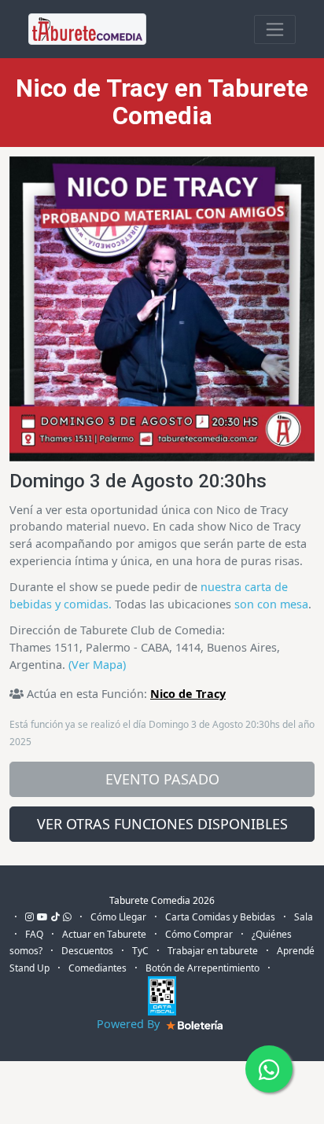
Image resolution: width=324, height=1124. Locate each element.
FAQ (34, 934)
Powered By (130, 1023)
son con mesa (271, 604)
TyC (140, 950)
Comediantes (97, 968)
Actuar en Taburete (104, 934)
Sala (303, 917)
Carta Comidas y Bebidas (220, 917)
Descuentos (87, 950)
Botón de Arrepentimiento (202, 968)
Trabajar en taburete (213, 950)
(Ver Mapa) (97, 664)
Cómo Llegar (118, 917)
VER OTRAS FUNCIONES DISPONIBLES (162, 823)
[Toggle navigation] (275, 29)
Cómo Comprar (199, 934)
